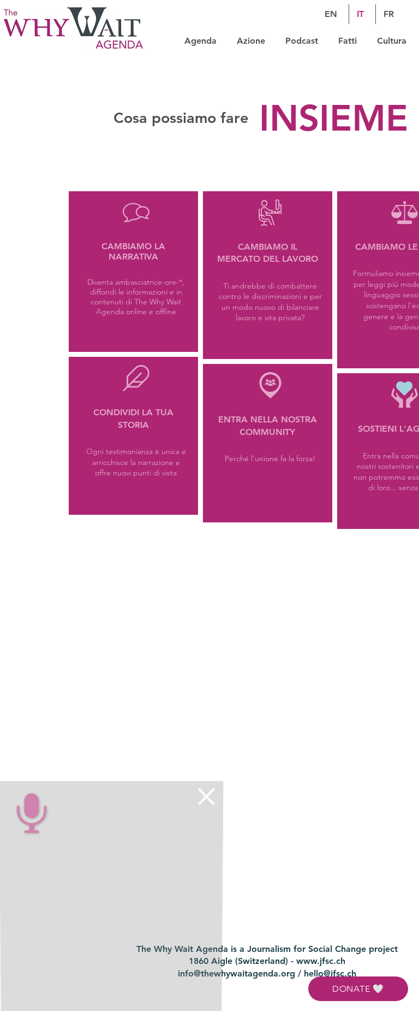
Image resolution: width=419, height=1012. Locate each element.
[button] (204, 798)
